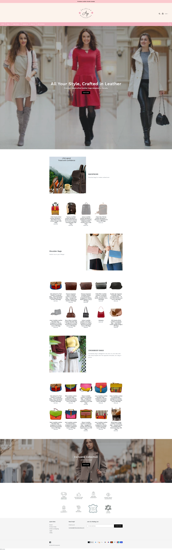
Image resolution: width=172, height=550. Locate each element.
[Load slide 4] (87, 481)
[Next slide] (90, 481)
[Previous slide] (81, 481)
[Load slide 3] (86, 481)
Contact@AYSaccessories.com (76, 527)
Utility (50, 532)
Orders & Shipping (54, 528)
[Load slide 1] (84, 481)
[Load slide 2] (85, 481)
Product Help (52, 526)
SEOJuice (2, 549)
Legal (50, 530)
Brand (50, 525)
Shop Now (86, 92)
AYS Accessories (56, 545)
